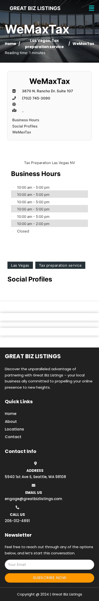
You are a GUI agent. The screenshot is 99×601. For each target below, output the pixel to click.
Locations (14, 429)
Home (10, 43)
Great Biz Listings (33, 356)
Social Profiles (24, 126)
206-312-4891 (17, 520)
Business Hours (25, 120)
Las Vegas (40, 40)
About (11, 421)
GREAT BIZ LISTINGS (35, 8)
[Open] (91, 8)
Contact (13, 437)
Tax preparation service (60, 265)
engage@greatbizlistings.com (33, 498)
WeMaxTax (21, 132)
